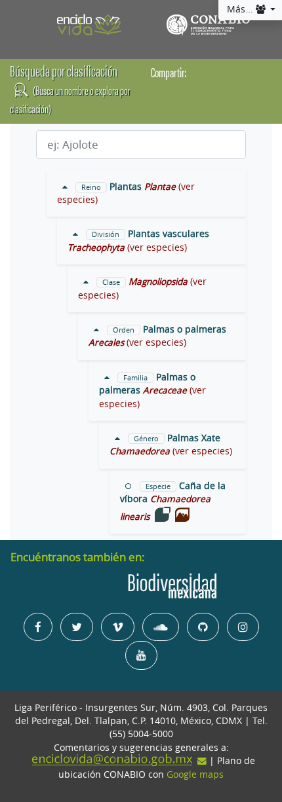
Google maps (195, 774)
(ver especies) (157, 247)
